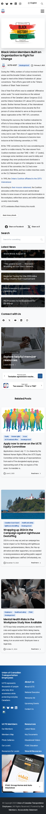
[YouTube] (15, 320)
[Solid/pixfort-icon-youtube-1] (12, 708)
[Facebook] (3, 320)
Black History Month (9, 215)
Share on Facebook (16, 227)
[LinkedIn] (21, 320)
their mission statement (21, 187)
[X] (9, 320)
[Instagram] (27, 320)
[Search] (41, 239)
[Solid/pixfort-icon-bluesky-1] (4, 713)
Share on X (36, 227)
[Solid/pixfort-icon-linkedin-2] (16, 708)
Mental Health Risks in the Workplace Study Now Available (23, 621)
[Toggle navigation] (42, 11)
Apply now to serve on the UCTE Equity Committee (23, 445)
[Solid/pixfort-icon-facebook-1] (4, 708)
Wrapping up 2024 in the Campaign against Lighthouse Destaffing (22, 533)
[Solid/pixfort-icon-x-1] (8, 708)
